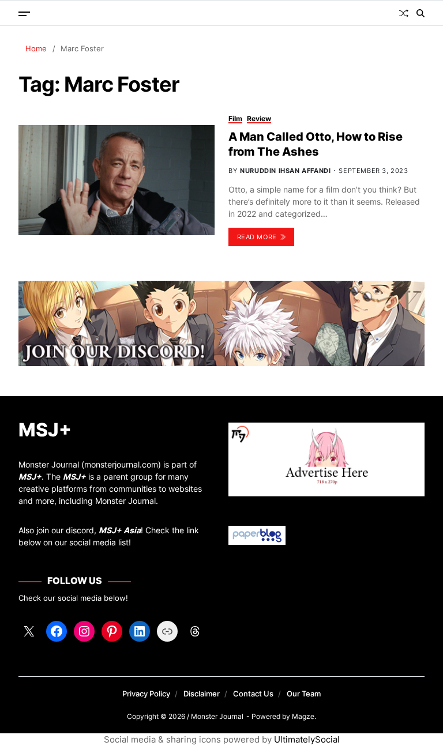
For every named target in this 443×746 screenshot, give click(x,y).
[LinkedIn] (139, 631)
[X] (28, 631)
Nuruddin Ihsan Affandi (285, 171)
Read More (257, 237)
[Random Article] (403, 13)
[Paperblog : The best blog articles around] (326, 535)
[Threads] (195, 631)
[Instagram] (84, 631)
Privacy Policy (146, 693)
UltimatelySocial (307, 739)
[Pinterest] (112, 631)
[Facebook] (56, 631)
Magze (303, 716)
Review (259, 118)
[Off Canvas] (24, 14)
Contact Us (253, 693)
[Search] (420, 13)
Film (235, 118)
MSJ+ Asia (120, 530)
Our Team (304, 693)
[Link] (167, 631)
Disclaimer (201, 693)
